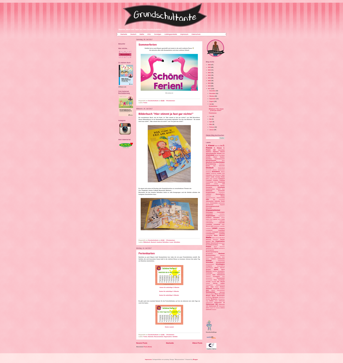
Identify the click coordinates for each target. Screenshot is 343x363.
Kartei (223, 201)
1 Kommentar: (170, 334)
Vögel (212, 286)
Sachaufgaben (217, 257)
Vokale (216, 286)
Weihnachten (210, 292)
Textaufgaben (216, 276)
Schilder (175, 336)
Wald (207, 290)
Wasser (213, 290)
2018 (209, 86)
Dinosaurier (208, 169)
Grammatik (221, 190)
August (211, 101)
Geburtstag (221, 182)
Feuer (211, 178)
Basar (223, 155)
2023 (209, 72)
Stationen (209, 271)
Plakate (208, 246)
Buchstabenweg (211, 164)
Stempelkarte (221, 271)
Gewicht (218, 189)
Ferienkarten (147, 253)
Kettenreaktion (214, 203)
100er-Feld (217, 145)
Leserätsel (221, 230)
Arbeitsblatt (210, 155)
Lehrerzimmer (209, 222)
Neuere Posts (141, 343)
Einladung (208, 171)
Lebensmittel (209, 221)
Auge (220, 155)
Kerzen (207, 203)
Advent (222, 151)
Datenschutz (196, 34)
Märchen (222, 235)
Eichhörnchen (221, 169)
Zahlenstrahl (222, 306)
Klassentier (209, 208)
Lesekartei (208, 228)
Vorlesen (209, 288)
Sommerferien (148, 44)
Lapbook (215, 219)
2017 (209, 88)
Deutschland (221, 168)
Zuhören (222, 307)
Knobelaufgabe (221, 212)
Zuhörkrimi (208, 309)
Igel (214, 199)
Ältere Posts (197, 343)
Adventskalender (211, 153)
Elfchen (223, 171)
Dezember (212, 90)
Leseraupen (208, 232)
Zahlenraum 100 (212, 304)
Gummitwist (222, 192)
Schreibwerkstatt (210, 264)
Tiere (215, 280)
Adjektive (216, 151)
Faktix (223, 175)
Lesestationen (210, 233)
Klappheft (222, 204)
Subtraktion (221, 273)
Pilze (223, 244)
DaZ (214, 165)
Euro (214, 175)
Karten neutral (169, 327)
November (212, 93)
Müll (220, 237)
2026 (209, 64)
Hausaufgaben (220, 194)
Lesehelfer (222, 226)
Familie (212, 177)
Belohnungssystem (220, 158)
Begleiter (222, 157)
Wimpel (208, 295)
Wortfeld (208, 299)
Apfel (223, 153)
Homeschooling (221, 197)
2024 (209, 70)
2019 (209, 83)
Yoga (207, 300)
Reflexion (222, 255)
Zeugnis (211, 307)
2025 (209, 67)
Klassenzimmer (158, 336)
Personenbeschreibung (212, 244)
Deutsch (133, 34)
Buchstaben (220, 162)
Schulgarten (209, 266)
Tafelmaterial (221, 274)
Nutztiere (208, 241)
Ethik (223, 173)
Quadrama (208, 248)
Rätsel (216, 248)
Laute (223, 219)
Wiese (216, 294)
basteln (208, 157)
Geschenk (221, 187)
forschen (215, 178)
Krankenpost (222, 215)
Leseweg (222, 233)
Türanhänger (221, 280)
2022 (209, 75)
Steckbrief (214, 271)
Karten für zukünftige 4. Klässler (169, 295)
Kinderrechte (222, 203)
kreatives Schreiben (163, 242)
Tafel (213, 274)
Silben (216, 267)
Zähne (207, 307)
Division (215, 169)
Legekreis (222, 221)
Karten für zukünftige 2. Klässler (169, 287)
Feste (207, 178)
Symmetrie (208, 274)
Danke (208, 165)
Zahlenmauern (209, 302)
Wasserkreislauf (221, 290)
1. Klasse (210, 145)
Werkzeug (208, 293)
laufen (219, 219)
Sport (223, 269)
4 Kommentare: (171, 100)
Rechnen (221, 253)
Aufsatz (216, 155)
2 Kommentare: (171, 240)
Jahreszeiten (210, 201)
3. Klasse (218, 148)
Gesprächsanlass (210, 189)
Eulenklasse (209, 175)
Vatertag (215, 283)
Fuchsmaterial (209, 182)
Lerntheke (209, 224)
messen (217, 237)
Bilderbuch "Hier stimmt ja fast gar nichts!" (166, 113)
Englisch (208, 173)
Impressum (184, 34)
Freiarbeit (209, 180)
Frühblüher (215, 180)
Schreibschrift (220, 262)
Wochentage (209, 297)
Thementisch (221, 278)
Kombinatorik (209, 214)
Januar (211, 129)
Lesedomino (216, 226)
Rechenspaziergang (212, 251)
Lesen (171, 242)
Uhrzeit (222, 281)
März (211, 124)
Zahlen (211, 300)
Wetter (212, 293)
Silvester (222, 267)
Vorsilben (222, 288)
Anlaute (219, 153)
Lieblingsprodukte (170, 34)
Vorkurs (222, 286)
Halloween (208, 194)
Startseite (123, 34)
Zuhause (218, 307)
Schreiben (177, 242)
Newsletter (215, 239)
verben (222, 283)
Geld (223, 183)
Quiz (213, 248)
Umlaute (208, 283)
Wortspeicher (221, 299)
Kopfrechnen (210, 216)
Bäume (215, 157)
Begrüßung (209, 158)
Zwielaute (214, 309)
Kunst (207, 219)
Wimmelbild (222, 294)
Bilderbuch (146, 242)
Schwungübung (221, 266)
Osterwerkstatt (214, 243)
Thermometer (209, 279)
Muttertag (208, 239)
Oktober (212, 96)
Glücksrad (209, 190)
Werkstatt (222, 292)
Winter (214, 295)
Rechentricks (209, 253)
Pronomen (222, 246)
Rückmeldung (209, 257)
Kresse (223, 217)
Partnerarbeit (222, 243)
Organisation (168, 336)
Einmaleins (216, 171)
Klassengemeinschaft (212, 206)
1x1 (221, 145)
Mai (210, 119)
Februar (211, 127)
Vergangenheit (209, 285)
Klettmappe (209, 212)
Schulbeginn (220, 264)
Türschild (214, 281)
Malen (216, 235)
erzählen (219, 173)
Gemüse (222, 185)
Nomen (222, 239)
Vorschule (216, 288)
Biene (223, 160)
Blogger (195, 359)
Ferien (145, 102)
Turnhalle (208, 281)
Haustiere (208, 196)
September (212, 98)
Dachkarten (222, 164)
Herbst (223, 196)
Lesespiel (215, 232)
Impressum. (148, 359)
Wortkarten (214, 299)
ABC (214, 150)
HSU (149, 34)
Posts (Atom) (148, 346)
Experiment (218, 175)
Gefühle (216, 183)
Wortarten (215, 297)
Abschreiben (221, 150)
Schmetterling (221, 260)
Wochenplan (221, 295)
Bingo (214, 162)
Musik (223, 237)
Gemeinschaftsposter (212, 185)
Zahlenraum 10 (219, 302)
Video (207, 286)
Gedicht (208, 183)
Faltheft (208, 177)
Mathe (142, 34)
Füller (215, 182)
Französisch (221, 178)
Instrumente (222, 199)
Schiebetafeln (221, 258)
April (211, 121)
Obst (213, 241)
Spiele (216, 269)
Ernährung (213, 173)
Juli (210, 104)
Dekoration (222, 165)
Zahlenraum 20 (213, 306)
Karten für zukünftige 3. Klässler (169, 291)
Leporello (222, 222)
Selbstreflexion (209, 267)
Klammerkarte (209, 204)
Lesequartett (209, 230)
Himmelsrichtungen (210, 197)
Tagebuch (208, 276)
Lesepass (222, 228)
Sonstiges (157, 34)
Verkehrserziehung (220, 285)
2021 (209, 78)
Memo (213, 237)
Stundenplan (209, 273)
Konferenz (222, 214)
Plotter (215, 246)
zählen (216, 300)
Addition (208, 151)
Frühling (222, 180)
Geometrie (209, 187)
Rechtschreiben (211, 255)
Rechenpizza (222, 248)
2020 (209, 80)
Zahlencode (222, 300)
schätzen (213, 258)
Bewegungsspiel (211, 160)
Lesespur (222, 232)
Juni (210, 116)
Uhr (218, 281)
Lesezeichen (209, 235)
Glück (223, 189)
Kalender (150, 336)
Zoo (215, 307)
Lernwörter (217, 224)
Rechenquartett (210, 250)
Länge (210, 219)
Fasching (217, 177)
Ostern (208, 243)
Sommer (208, 269)
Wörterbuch (222, 297)
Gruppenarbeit (210, 192)
